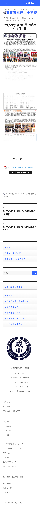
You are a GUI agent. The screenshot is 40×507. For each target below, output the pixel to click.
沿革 (7, 439)
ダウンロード (16, 172)
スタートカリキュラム (15, 318)
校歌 (7, 435)
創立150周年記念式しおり (17, 287)
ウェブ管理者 (10, 194)
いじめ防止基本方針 (14, 324)
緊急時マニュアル (13, 307)
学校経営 (9, 430)
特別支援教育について (15, 313)
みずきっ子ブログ (13, 253)
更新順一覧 (7, 483)
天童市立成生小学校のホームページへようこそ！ (19, 9)
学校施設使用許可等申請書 (17, 301)
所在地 (8, 426)
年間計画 (6, 453)
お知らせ (9, 247)
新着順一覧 (7, 488)
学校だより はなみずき (15, 259)
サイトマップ (8, 492)
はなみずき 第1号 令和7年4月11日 (20, 26)
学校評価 (9, 295)
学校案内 (31, 3)
